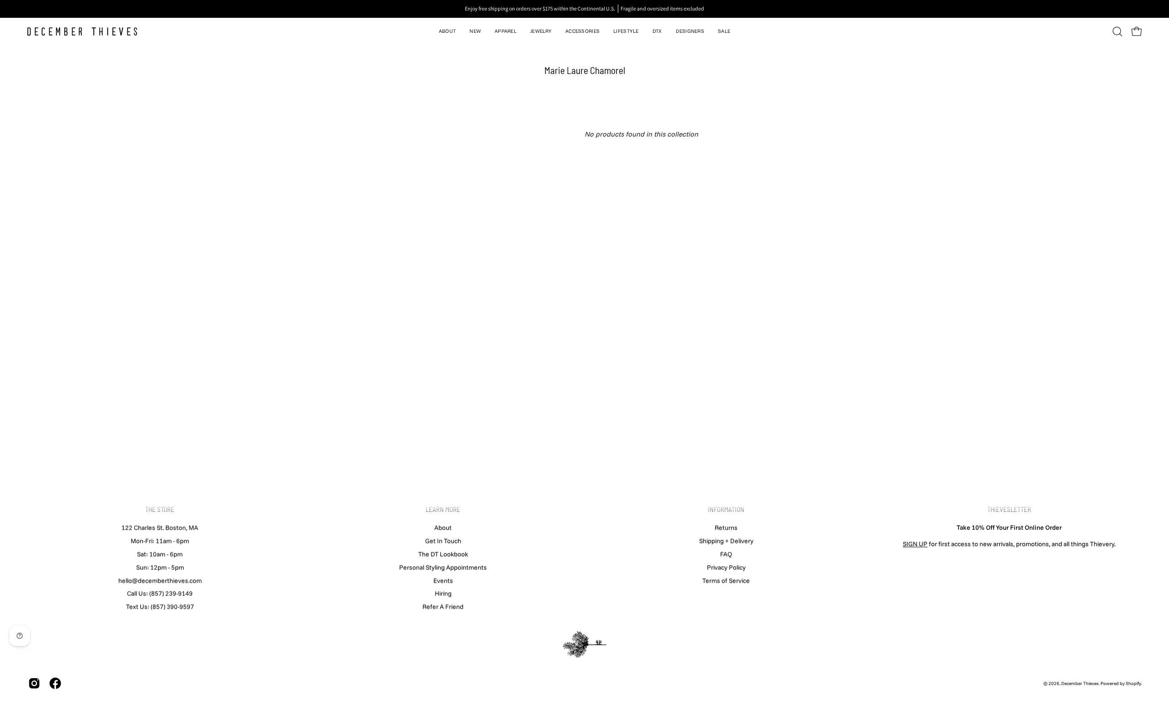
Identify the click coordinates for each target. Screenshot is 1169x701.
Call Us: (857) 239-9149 (160, 593)
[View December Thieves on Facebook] (55, 683)
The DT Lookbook (443, 554)
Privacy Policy (726, 567)
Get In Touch (443, 541)
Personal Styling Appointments (443, 567)
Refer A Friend (442, 606)
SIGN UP (915, 544)
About (443, 527)
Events (443, 580)
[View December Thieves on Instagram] (34, 683)
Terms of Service (726, 580)
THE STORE (159, 509)
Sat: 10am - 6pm (160, 554)
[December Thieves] (82, 31)
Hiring (443, 593)
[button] (447, 31)
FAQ (726, 554)
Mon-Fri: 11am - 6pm (160, 541)
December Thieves (1080, 683)
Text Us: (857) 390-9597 (160, 606)
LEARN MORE (443, 509)
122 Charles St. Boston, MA (159, 527)
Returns (726, 527)
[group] (584, 8)
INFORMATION (726, 509)
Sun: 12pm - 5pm (160, 567)
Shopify (1133, 683)
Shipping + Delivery (726, 541)
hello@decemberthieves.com (160, 580)
